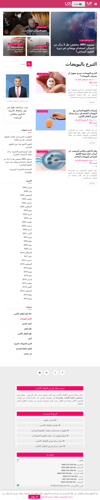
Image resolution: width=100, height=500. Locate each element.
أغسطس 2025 (26, 195)
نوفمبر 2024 (27, 198)
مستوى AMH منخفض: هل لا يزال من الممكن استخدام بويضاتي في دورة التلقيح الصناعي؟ (74, 47)
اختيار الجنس (27, 323)
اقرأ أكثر (91, 102)
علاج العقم (28, 328)
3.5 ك (19, 56)
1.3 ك (93, 126)
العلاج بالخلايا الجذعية (24, 348)
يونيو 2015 (28, 298)
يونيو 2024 (28, 210)
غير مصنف (28, 353)
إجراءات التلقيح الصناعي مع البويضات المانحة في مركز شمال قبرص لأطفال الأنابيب (83, 113)
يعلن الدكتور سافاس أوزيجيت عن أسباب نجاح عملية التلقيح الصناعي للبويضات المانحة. (82, 153)
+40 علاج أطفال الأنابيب (86, 40)
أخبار (30, 338)
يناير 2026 (28, 191)
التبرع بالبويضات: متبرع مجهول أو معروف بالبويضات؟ (82, 74)
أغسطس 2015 (26, 290)
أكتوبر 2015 (27, 286)
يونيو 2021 (28, 237)
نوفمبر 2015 (27, 283)
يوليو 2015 (28, 294)
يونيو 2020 (28, 244)
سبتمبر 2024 (27, 202)
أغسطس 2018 (26, 252)
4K (44, 56)
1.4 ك (93, 166)
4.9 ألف (59, 56)
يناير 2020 (28, 248)
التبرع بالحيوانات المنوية (23, 343)
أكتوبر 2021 (27, 233)
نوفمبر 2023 (27, 222)
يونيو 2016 (28, 271)
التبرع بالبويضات (41, 27)
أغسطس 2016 (26, 264)
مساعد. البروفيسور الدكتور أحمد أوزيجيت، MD (77, 56)
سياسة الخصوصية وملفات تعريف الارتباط (57, 496)
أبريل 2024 (27, 214)
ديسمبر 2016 (27, 260)
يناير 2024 (28, 218)
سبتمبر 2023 (27, 225)
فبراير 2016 (27, 279)
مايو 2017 (28, 256)
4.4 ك (43, 35)
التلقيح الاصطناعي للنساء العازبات (34, 30)
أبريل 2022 (27, 229)
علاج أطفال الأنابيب (24, 333)
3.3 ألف (92, 85)
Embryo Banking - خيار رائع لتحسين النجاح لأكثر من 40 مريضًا (15, 49)
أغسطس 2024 (26, 206)
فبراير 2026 (27, 187)
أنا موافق (34, 496)
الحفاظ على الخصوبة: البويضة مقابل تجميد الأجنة (38, 50)
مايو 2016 (28, 275)
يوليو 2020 (28, 241)
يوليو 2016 (28, 267)
